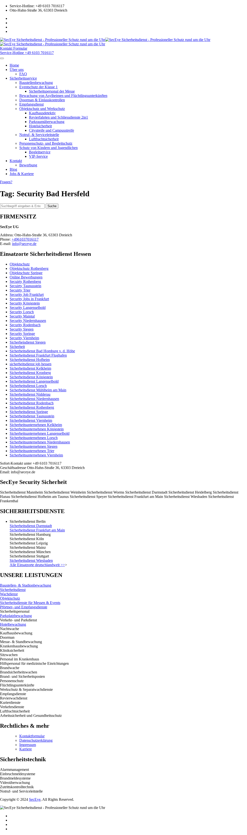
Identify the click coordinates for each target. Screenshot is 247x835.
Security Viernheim (24, 338)
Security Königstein (25, 303)
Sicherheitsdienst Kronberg (30, 373)
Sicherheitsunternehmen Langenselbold (39, 433)
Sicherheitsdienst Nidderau (30, 394)
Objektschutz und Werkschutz (42, 109)
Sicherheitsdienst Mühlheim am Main (38, 390)
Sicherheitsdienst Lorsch (28, 386)
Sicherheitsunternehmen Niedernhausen (40, 442)
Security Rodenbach (25, 325)
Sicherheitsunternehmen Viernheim (36, 455)
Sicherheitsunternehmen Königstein (37, 429)
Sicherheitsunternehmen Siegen (33, 446)
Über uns (17, 70)
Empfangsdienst (31, 104)
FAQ (23, 74)
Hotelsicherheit (40, 126)
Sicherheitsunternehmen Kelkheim (36, 425)
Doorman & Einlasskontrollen (42, 100)
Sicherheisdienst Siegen (28, 342)
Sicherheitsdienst (13, 590)
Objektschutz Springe (26, 273)
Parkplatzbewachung (16, 616)
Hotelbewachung (13, 624)
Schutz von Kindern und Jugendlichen (48, 148)
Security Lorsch (22, 312)
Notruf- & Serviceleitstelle (39, 135)
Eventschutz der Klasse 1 (38, 87)
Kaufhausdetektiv (42, 113)
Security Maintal (22, 316)
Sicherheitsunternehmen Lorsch (34, 438)
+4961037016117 (25, 239)
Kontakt (16, 161)
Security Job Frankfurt (27, 294)
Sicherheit (17, 347)
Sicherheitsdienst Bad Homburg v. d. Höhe (42, 351)
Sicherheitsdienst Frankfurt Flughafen (38, 355)
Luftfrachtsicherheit (44, 139)
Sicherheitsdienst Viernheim (31, 420)
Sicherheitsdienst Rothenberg (32, 407)
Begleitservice (39, 152)
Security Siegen (22, 329)
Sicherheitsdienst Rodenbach (32, 403)
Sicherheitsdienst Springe (29, 412)
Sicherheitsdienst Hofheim (30, 360)
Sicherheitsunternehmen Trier (32, 451)
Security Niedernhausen (28, 321)
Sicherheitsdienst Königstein (31, 377)
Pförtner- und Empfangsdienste (23, 607)
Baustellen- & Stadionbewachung (25, 585)
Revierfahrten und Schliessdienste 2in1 (58, 117)
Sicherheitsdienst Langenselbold (34, 381)
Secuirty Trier (20, 290)
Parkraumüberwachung (46, 122)
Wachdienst (9, 594)
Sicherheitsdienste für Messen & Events (30, 603)
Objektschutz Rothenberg (29, 268)
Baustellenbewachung (36, 83)
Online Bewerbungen (26, 277)
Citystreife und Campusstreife (51, 130)
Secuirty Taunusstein (25, 286)
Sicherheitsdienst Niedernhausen (34, 399)
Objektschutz (20, 264)
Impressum (27, 745)
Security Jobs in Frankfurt (29, 299)
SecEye (35, 799)
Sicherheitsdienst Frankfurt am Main (37, 530)
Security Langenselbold (28, 307)
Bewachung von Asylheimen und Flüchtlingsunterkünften (63, 96)
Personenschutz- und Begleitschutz (45, 143)
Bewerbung (28, 165)
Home (14, 65)
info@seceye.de (24, 244)
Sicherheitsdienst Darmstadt (31, 526)
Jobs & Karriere (22, 174)
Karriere (25, 749)
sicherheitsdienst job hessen (30, 364)
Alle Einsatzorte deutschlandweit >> (37, 565)
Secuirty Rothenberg (25, 281)
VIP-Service (38, 156)
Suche (52, 206)
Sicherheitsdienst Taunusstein (32, 416)
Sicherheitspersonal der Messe (52, 91)
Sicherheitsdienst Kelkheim (30, 368)
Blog (13, 169)
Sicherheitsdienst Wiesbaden (31, 560)
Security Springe (22, 334)
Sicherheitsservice (23, 78)
